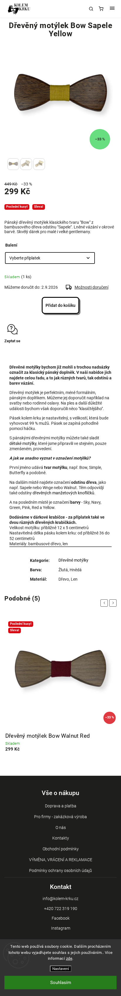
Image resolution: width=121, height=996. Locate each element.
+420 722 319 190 (60, 908)
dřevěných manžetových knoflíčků (63, 493)
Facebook (61, 918)
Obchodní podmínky (61, 849)
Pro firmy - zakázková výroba (60, 816)
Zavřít (102, 351)
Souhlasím (60, 982)
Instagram (60, 928)
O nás (61, 827)
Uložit (18, 352)
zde (69, 958)
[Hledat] (91, 8)
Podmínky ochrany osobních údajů (60, 870)
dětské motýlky (22, 443)
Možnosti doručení (91, 287)
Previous (105, 603)
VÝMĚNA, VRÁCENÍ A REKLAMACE (60, 859)
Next (114, 603)
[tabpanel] (60, 688)
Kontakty (60, 838)
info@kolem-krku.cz (60, 898)
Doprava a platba (60, 806)
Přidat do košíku (60, 305)
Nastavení (60, 968)
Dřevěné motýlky (73, 560)
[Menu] (112, 9)
